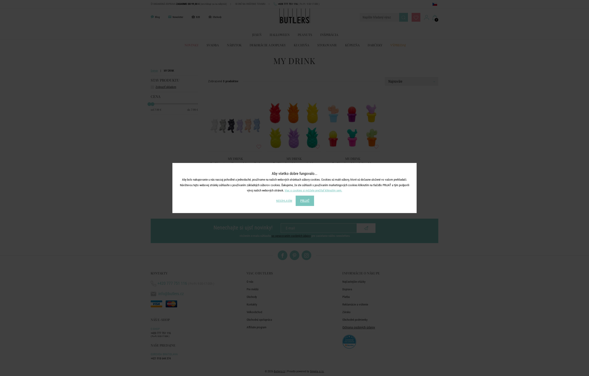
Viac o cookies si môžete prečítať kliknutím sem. (313, 190)
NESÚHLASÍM (284, 201)
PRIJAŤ (304, 201)
